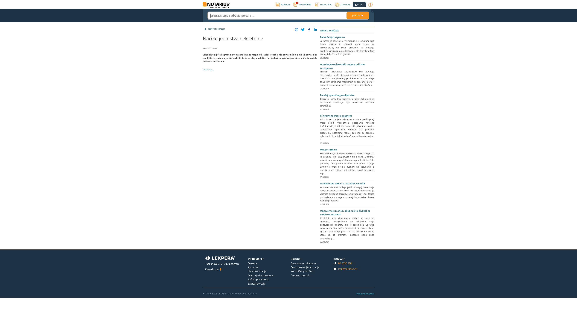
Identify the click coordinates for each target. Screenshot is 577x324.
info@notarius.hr (347, 268)
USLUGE (295, 259)
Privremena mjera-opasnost (336, 115)
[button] (359, 4)
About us (253, 267)
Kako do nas (212, 269)
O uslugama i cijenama (303, 263)
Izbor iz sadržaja (216, 28)
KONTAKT (339, 259)
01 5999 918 (345, 263)
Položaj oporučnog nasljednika (337, 95)
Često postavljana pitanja (305, 267)
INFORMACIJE (256, 259)
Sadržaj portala (256, 283)
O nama (252, 263)
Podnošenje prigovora (332, 37)
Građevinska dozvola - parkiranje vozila (342, 183)
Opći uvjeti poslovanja (260, 275)
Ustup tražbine (328, 149)
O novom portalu (300, 275)
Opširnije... (208, 69)
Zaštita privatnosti (258, 279)
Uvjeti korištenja (257, 271)
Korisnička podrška (301, 271)
